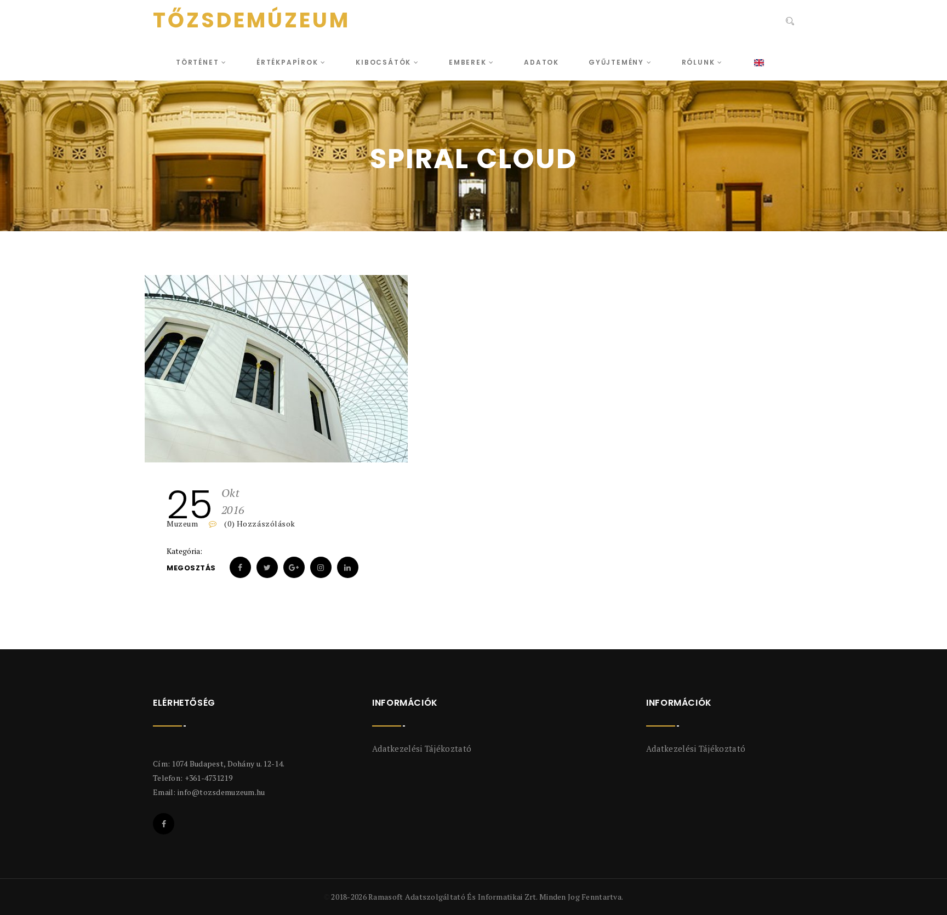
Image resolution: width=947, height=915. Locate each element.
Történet (198, 62)
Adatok (541, 62)
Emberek (469, 62)
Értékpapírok (288, 62)
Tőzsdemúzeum (251, 20)
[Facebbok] (163, 823)
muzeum (182, 523)
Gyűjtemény (618, 62)
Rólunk (700, 62)
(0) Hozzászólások (259, 523)
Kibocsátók (385, 62)
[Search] (790, 21)
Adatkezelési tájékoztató (421, 748)
